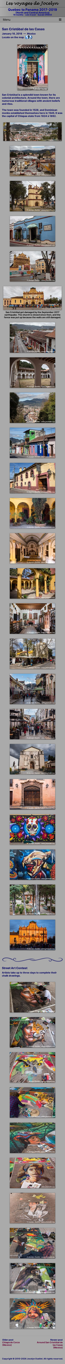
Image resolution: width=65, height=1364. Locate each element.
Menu (6, 19)
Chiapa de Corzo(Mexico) (11, 1343)
